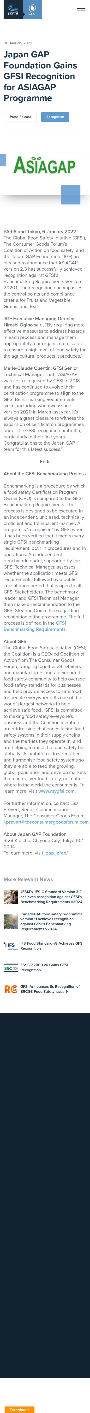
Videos (12, 1280)
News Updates (18, 1256)
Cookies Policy (18, 1124)
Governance (16, 1209)
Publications (16, 1274)
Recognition (55, 117)
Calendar (13, 1158)
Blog (10, 1262)
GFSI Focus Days (20, 1170)
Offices (12, 1106)
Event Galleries (18, 1176)
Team (11, 1100)
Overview (14, 1203)
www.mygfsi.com (56, 791)
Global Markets (18, 1072)
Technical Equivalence (23, 1060)
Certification (16, 1066)
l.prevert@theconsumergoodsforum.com (46, 822)
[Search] (77, 1311)
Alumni (12, 1227)
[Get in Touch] (22, 1032)
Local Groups (17, 1215)
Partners (13, 1233)
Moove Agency (53, 1369)
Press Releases (18, 1268)
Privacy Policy (17, 1118)
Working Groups (19, 1221)
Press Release (21, 117)
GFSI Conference (20, 1164)
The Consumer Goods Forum (29, 1136)
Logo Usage (16, 1130)
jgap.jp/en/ (56, 853)
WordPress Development (22, 1369)
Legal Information (20, 1112)
